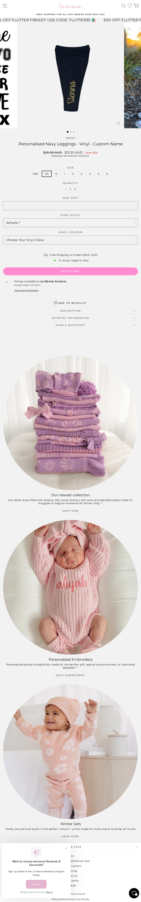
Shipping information (70, 318)
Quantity (70, 183)
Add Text (71, 198)
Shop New (70, 510)
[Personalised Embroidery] (70, 587)
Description (70, 310)
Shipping (56, 155)
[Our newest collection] (70, 422)
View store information (26, 290)
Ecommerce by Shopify (75, 899)
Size (70, 167)
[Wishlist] (129, 5)
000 (35, 173)
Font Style (70, 215)
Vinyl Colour (70, 232)
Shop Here (70, 836)
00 (46, 173)
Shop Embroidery (70, 675)
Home (70, 137)
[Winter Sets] (70, 751)
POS (54, 899)
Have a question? (70, 325)
